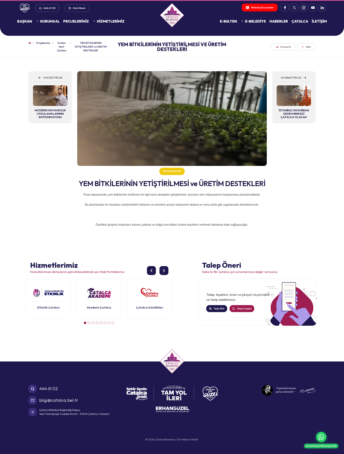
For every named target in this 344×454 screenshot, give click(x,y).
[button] (85, 323)
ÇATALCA (300, 21)
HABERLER (278, 21)
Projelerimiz (43, 43)
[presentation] (151, 270)
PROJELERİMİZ (76, 21)
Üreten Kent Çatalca (61, 46)
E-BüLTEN (228, 21)
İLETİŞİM (319, 21)
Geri (306, 46)
